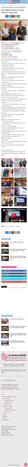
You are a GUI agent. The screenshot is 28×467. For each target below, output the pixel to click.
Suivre (24, 273)
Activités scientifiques (4, 246)
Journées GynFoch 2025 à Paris (17, 242)
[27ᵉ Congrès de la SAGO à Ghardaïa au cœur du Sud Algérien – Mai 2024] (5, 251)
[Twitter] (9, 16)
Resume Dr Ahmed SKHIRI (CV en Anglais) (10, 389)
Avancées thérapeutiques (9, 7)
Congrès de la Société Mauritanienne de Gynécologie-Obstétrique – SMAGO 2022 (18, 257)
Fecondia (15, 7)
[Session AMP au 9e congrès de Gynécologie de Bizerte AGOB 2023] (5, 343)
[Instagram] (6, 376)
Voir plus (13, 347)
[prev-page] (2, 263)
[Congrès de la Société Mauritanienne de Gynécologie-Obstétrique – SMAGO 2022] (5, 258)
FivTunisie (7, 226)
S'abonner (23, 281)
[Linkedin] (9, 376)
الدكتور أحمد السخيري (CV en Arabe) (9, 386)
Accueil (2, 5)
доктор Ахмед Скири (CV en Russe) (9, 387)
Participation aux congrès (22, 7)
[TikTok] (13, 376)
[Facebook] (6, 16)
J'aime (24, 270)
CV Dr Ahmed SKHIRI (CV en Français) (9, 384)
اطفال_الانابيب (18, 226)
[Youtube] (20, 376)
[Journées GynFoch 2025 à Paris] (5, 244)
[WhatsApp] (15, 16)
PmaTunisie (12, 226)
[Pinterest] (12, 16)
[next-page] (4, 263)
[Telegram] (18, 16)
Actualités (6, 5)
